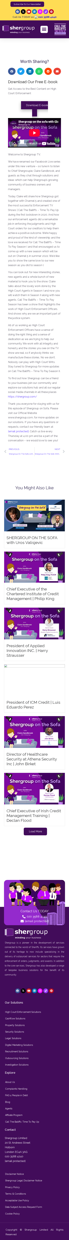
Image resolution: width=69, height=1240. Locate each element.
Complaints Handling (16, 1089)
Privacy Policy (12, 1187)
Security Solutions (14, 1031)
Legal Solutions (13, 1038)
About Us (10, 1082)
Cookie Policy (12, 1213)
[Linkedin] (34, 11)
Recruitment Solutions (16, 1051)
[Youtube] (28, 11)
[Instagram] (40, 11)
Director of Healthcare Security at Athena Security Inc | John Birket (32, 759)
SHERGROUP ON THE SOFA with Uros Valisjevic (32, 540)
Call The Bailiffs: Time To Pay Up (22, 1122)
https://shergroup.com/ (22, 396)
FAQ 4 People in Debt (16, 1095)
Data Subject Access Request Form (23, 1207)
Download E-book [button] (37, 105)
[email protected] (18, 431)
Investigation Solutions (17, 1064)
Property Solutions (15, 1025)
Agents (9, 1108)
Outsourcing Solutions (17, 1058)
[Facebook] (17, 11)
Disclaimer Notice (14, 1174)
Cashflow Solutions (15, 1018)
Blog (7, 1102)
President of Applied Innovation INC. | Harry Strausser (27, 650)
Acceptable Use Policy (17, 1200)
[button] (44, 29)
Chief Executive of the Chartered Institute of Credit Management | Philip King (33, 594)
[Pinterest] (51, 11)
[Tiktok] (45, 11)
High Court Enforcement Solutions (23, 1012)
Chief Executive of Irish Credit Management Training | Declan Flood (34, 815)
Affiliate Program (13, 1115)
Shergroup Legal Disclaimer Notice (23, 1180)
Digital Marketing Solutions (19, 1045)
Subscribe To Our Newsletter (27, 4)
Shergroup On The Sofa (43, 45)
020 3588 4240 (47, 17)
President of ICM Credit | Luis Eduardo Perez (33, 704)
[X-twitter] (23, 11)
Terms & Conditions (15, 1194)
